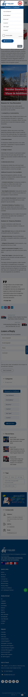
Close (19, 46)
